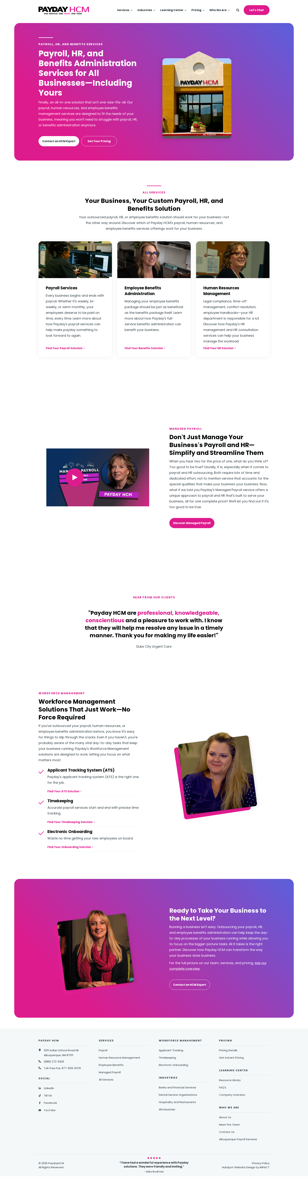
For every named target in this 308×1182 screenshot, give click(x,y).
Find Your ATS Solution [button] (63, 791)
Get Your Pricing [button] (99, 141)
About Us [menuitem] (225, 1117)
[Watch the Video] (74, 477)
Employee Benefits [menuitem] (111, 1065)
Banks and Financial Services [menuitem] (177, 1087)
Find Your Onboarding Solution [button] (69, 847)
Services (123, 10)
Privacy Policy (261, 1163)
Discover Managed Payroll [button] (192, 523)
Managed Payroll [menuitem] (110, 1072)
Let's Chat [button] (256, 10)
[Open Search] (238, 10)
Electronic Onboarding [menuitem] (173, 1065)
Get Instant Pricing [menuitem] (231, 1057)
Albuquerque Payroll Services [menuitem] (238, 1139)
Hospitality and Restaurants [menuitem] (177, 1102)
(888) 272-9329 (54, 1061)
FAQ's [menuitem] (222, 1087)
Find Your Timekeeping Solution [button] (70, 822)
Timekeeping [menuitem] (167, 1057)
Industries (144, 10)
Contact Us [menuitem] (226, 1132)
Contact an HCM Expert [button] (58, 141)
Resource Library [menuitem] (230, 1080)
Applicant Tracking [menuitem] (171, 1050)
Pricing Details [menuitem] (228, 1050)
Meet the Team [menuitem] (229, 1124)
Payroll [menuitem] (103, 1050)
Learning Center (171, 10)
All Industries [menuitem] (167, 1109)
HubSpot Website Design (238, 1167)
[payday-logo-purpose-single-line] (63, 10)
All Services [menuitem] (106, 1079)
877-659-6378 (71, 1068)
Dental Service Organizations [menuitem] (178, 1095)
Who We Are (218, 10)
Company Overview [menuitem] (232, 1095)
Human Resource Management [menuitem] (119, 1057)
